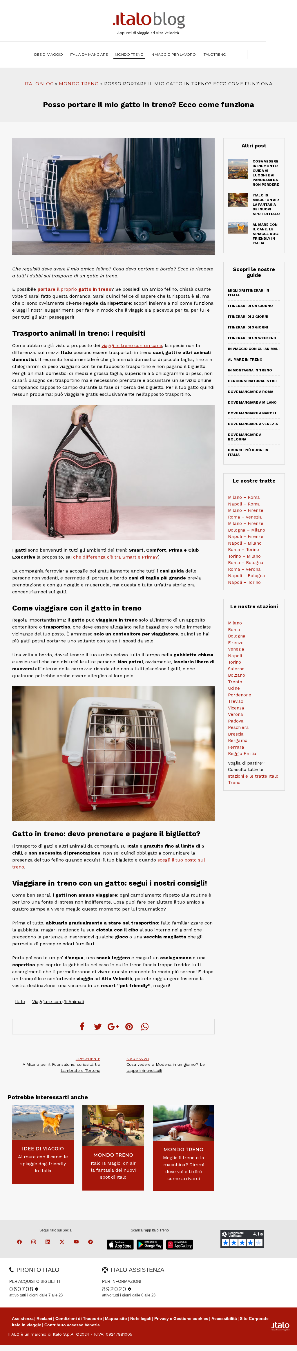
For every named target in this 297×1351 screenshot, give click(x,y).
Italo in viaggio (26, 1325)
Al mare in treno (245, 359)
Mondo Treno (129, 54)
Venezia (236, 649)
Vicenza (236, 708)
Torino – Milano (244, 556)
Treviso (235, 701)
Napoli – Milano (245, 543)
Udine (234, 688)
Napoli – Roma (244, 504)
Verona (235, 714)
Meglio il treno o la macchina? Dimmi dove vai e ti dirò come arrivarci (183, 1168)
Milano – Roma (244, 497)
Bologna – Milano (246, 530)
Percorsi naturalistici (252, 381)
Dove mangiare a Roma (250, 392)
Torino (234, 662)
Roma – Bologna (245, 562)
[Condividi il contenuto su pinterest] (129, 1026)
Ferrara (236, 747)
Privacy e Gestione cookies (181, 1318)
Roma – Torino (243, 549)
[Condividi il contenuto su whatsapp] (145, 1026)
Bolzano (236, 675)
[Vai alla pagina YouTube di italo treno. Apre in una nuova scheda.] (77, 1243)
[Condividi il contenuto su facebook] (82, 1026)
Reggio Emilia (242, 753)
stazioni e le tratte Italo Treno (253, 779)
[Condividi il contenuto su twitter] (98, 1026)
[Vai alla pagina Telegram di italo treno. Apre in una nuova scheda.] (91, 1243)
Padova (236, 721)
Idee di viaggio (48, 54)
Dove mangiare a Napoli (252, 413)
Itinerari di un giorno (250, 306)
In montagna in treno (250, 370)
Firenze (236, 642)
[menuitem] (214, 54)
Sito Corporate (254, 1318)
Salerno (236, 668)
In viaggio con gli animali (254, 349)
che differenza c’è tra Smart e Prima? (115, 557)
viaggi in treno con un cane (132, 345)
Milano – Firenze (245, 510)
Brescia (236, 734)
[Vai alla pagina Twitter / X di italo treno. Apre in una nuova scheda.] (63, 1243)
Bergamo (237, 740)
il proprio (74, 289)
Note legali (140, 1318)
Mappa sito (116, 1318)
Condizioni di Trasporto (78, 1318)
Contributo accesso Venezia (72, 1325)
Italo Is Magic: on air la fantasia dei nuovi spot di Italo (113, 1170)
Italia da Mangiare (89, 54)
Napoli (235, 655)
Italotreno (214, 54)
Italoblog (39, 83)
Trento (235, 681)
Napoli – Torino (244, 582)
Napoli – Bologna (246, 575)
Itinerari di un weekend (252, 338)
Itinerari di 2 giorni (248, 317)
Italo (20, 1001)
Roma (234, 629)
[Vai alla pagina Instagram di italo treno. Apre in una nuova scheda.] (34, 1243)
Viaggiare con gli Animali (58, 1001)
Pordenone (239, 695)
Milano (235, 623)
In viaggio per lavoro (173, 54)
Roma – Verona (244, 569)
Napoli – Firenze (245, 536)
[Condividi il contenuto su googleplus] (113, 1026)
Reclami (44, 1318)
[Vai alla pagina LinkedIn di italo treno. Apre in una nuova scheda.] (49, 1243)
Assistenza (23, 1318)
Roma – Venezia (245, 517)
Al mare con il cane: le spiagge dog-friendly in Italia (43, 1163)
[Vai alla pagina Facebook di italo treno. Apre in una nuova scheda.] (20, 1243)
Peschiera (238, 727)
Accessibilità (224, 1318)
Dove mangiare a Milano (252, 402)
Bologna (236, 636)
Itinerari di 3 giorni (248, 327)
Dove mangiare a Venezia (253, 424)
